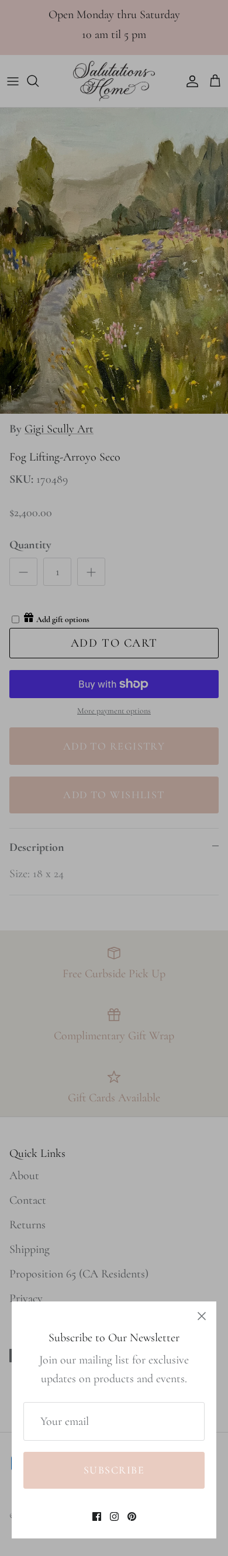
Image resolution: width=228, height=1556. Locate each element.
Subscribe (114, 1470)
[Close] (202, 1316)
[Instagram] (114, 1516)
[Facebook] (96, 1516)
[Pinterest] (131, 1516)
